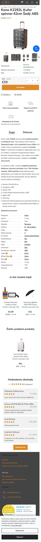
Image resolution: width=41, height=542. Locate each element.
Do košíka (20, 87)
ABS (26, 250)
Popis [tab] (12, 132)
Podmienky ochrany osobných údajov (15, 466)
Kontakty (5, 460)
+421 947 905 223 (14, 497)
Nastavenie (20, 531)
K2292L (27, 245)
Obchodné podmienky (10, 463)
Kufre (26, 215)
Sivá (26, 230)
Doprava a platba (8, 482)
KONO (9, 18)
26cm (26, 256)
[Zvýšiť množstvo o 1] (37, 80)
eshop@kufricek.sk (13, 492)
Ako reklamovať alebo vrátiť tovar (14, 479)
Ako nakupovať (7, 476)
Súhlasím (19, 537)
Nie (25, 239)
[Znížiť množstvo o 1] (27, 80)
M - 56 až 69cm (30, 227)
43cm (26, 259)
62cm (26, 253)
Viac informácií (16, 525)
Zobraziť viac (20, 447)
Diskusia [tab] (27, 132)
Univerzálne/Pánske (31, 236)
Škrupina (27, 224)
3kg (25, 247)
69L (25, 242)
